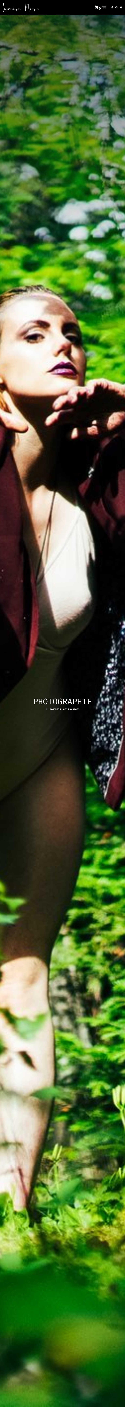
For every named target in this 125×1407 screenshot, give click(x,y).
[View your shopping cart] (98, 7)
